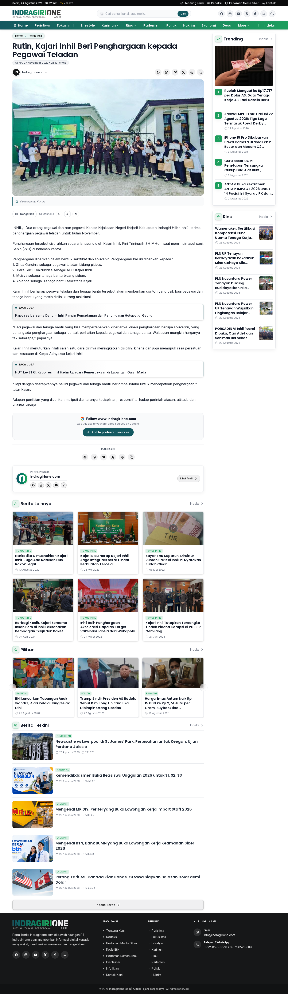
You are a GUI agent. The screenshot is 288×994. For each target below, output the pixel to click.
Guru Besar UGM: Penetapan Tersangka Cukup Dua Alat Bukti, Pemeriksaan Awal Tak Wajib (243, 170)
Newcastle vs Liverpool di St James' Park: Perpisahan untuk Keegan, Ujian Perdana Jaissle (126, 744)
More (242, 25)
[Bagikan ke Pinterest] (191, 72)
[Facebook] (221, 13)
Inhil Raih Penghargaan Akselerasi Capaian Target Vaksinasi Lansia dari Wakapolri (107, 627)
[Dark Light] (272, 13)
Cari (183, 13)
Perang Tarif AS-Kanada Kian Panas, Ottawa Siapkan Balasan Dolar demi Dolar (127, 879)
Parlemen (151, 25)
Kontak (271, 3)
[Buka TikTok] (255, 13)
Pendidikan (64, 736)
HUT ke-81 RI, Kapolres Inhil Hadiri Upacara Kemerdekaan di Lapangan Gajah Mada (80, 372)
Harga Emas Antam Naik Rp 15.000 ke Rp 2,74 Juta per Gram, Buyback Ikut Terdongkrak (168, 705)
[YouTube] (56, 485)
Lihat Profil (186, 478)
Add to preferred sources (110, 432)
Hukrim (189, 25)
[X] (48, 485)
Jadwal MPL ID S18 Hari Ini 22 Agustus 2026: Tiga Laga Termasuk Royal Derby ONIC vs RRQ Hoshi (248, 121)
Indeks (269, 25)
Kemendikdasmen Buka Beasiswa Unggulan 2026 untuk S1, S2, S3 (118, 775)
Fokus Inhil (65, 25)
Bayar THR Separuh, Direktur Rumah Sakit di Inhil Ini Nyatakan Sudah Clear (173, 560)
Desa (227, 25)
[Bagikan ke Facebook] (158, 72)
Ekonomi (209, 25)
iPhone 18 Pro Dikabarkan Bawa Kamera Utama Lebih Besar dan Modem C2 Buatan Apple (247, 144)
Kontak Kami (114, 975)
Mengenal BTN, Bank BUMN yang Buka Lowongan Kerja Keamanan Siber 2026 (124, 845)
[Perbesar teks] (76, 214)
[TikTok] (64, 485)
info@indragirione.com (219, 935)
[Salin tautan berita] (200, 72)
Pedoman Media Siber (243, 3)
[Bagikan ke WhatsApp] (166, 72)
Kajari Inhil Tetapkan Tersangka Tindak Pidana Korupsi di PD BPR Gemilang (173, 627)
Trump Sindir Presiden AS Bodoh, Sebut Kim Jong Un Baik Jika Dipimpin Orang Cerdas (108, 703)
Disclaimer (113, 962)
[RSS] (263, 13)
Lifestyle (88, 25)
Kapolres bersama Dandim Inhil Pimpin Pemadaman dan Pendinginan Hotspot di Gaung (83, 315)
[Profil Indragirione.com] (22, 478)
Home (19, 35)
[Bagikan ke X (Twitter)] (183, 72)
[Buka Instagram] (230, 13)
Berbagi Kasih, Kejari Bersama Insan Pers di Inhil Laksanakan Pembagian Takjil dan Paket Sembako (41, 629)
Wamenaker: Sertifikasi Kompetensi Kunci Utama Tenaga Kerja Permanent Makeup (235, 235)
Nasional (63, 770)
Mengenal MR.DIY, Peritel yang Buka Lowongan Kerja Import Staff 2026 (123, 809)
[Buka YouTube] (238, 13)
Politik (171, 25)
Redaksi (216, 3)
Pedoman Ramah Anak (121, 956)
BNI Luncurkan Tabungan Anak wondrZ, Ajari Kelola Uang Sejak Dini (42, 703)
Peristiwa (42, 25)
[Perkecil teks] (59, 214)
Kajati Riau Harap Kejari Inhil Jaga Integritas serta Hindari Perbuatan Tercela (105, 560)
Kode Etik (112, 949)
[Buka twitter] (247, 13)
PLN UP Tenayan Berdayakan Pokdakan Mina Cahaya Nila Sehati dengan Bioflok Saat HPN (234, 262)
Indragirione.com (34, 72)
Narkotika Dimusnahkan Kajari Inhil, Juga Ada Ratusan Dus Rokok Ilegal (41, 560)
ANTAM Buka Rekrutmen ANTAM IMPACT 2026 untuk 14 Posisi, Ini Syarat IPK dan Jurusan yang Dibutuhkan (247, 191)
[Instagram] (41, 485)
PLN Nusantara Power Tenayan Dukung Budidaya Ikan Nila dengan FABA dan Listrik (235, 285)
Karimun (109, 25)
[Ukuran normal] (67, 214)
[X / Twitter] (45, 955)
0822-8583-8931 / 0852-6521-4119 (228, 947)
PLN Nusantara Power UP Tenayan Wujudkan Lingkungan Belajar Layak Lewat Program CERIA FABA (234, 313)
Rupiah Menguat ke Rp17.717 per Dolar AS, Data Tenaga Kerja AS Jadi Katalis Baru (248, 95)
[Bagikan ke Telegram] (175, 72)
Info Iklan (112, 968)
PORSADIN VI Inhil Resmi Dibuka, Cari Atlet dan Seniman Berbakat (235, 333)
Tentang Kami (194, 3)
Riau (129, 25)
